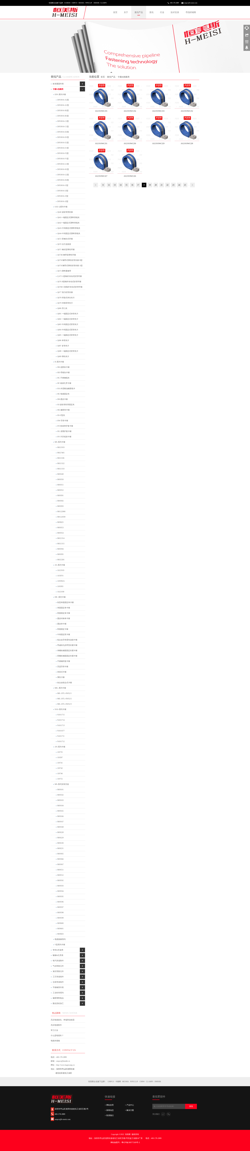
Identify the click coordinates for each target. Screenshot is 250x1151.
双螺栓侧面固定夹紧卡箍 (67, 656)
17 (138, 185)
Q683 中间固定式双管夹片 (67, 324)
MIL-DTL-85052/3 (64, 704)
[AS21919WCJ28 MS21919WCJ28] (187, 128)
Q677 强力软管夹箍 (65, 292)
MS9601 (60, 929)
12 (109, 185)
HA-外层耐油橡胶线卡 (66, 389)
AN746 (60, 774)
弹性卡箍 (61, 677)
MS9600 (60, 923)
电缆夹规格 (55, 1041)
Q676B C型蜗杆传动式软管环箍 (69, 287)
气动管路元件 (58, 966)
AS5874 (60, 576)
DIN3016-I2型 (62, 191)
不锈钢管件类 (58, 987)
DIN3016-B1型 (63, 116)
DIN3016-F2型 (63, 153)
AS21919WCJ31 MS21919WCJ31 (101, 144)
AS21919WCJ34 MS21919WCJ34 (130, 112)
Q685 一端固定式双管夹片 (67, 335)
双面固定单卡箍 (63, 613)
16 (132, 185)
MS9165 (60, 811)
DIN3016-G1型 (63, 164)
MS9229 (60, 838)
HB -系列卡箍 (60, 597)
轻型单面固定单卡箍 (65, 602)
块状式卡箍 (61, 672)
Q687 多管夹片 (63, 346)
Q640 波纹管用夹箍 (65, 212)
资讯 (151, 12)
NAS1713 (61, 725)
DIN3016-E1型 (63, 148)
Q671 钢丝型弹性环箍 (66, 250)
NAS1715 (61, 715)
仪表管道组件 (58, 982)
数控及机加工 (58, 1003)
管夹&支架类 (58, 950)
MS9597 (60, 907)
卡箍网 (118, 1082)
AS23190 (60, 592)
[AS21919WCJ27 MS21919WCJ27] (101, 161)
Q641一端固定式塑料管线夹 (68, 217)
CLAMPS (149, 1082)
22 (167, 185)
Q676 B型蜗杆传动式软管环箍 (69, 282)
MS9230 (60, 843)
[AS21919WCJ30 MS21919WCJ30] (129, 128)
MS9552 (60, 875)
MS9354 (60, 533)
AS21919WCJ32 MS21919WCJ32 (187, 112)
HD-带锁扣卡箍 (63, 372)
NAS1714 (61, 720)
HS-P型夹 (61, 415)
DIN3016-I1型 (62, 185)
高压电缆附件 (56, 1025)
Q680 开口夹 (62, 308)
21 (161, 185)
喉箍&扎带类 (58, 955)
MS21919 (60, 447)
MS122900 (61, 512)
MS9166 (60, 816)
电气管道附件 (58, 961)
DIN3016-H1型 (63, 169)
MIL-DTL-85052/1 (64, 693)
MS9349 (60, 474)
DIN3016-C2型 (63, 121)
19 (150, 185)
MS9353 (60, 528)
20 (156, 185)
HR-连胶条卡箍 (63, 367)
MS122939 (61, 517)
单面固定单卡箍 (63, 608)
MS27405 (60, 453)
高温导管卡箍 (62, 667)
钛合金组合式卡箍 (64, 683)
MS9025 (60, 522)
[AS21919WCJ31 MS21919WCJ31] (101, 128)
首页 (115, 12)
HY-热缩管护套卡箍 (65, 426)
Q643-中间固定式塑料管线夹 (68, 228)
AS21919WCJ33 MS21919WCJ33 (158, 112)
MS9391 (60, 495)
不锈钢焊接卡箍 (63, 661)
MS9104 (60, 806)
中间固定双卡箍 (63, 634)
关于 (126, 12)
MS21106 (60, 458)
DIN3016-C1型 (63, 127)
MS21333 (60, 469)
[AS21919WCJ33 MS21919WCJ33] (158, 96)
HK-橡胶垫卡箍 (63, 410)
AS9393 (60, 586)
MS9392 (60, 501)
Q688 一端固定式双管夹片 (67, 351)
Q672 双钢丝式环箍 (65, 239)
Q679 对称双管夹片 (65, 303)
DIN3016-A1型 (63, 105)
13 (115, 185)
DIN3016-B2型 (63, 111)
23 (173, 185)
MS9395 (60, 554)
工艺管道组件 (58, 977)
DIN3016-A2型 (63, 100)
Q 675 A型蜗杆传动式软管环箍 (69, 276)
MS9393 (60, 506)
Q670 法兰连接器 (64, 244)
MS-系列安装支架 (62, 784)
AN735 (60, 752)
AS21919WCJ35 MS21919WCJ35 (101, 112)
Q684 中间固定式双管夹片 (67, 330)
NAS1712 (61, 741)
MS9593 (60, 886)
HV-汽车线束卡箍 (64, 437)
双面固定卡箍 (62, 629)
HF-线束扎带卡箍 (64, 383)
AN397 (60, 757)
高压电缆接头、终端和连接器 (62, 1020)
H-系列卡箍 (59, 362)
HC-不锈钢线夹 (63, 378)
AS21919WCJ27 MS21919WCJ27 (101, 177)
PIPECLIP (134, 1082)
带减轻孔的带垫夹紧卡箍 (67, 645)
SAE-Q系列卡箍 (61, 207)
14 (120, 185)
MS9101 (60, 790)
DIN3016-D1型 (63, 137)
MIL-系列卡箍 (60, 688)
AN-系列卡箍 (60, 747)
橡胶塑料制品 (58, 998)
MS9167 (60, 822)
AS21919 (60, 570)
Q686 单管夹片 (63, 340)
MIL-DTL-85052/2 (64, 699)
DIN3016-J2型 (62, 201)
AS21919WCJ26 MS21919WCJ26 (130, 177)
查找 (191, 1106)
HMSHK (158, 1082)
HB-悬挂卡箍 (62, 399)
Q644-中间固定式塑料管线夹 (68, 233)
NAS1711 (60, 736)
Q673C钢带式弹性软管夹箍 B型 (69, 260)
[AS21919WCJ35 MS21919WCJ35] (101, 96)
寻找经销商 (191, 12)
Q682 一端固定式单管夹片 (67, 319)
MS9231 (60, 848)
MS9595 (60, 896)
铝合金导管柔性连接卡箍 (67, 640)
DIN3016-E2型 (63, 143)
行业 (162, 12)
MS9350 (60, 479)
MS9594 (60, 891)
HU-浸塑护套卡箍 (64, 431)
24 (179, 185)
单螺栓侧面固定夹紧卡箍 (67, 651)
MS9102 (60, 795)
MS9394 (60, 549)
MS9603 (60, 934)
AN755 (60, 779)
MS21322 (60, 463)
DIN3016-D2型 (63, 132)
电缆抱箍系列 (60, 939)
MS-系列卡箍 (60, 442)
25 (185, 185)
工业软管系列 (58, 993)
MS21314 (60, 538)
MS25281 (60, 560)
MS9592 (60, 880)
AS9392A (61, 581)
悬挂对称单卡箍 (63, 618)
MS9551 (60, 870)
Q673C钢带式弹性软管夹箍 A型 (70, 266)
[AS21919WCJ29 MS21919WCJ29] (158, 128)
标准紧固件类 (58, 84)
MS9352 (60, 490)
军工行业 (54, 1030)
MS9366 (60, 859)
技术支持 (175, 12)
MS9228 (60, 832)
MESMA (125, 1082)
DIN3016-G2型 (63, 175)
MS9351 (60, 485)
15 (126, 185)
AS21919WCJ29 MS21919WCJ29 (158, 144)
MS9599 (60, 918)
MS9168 (60, 827)
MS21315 (60, 544)
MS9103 (60, 800)
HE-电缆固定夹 (63, 394)
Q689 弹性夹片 (63, 356)
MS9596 (60, 902)
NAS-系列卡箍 (60, 709)
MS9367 (60, 864)
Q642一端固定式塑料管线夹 (68, 223)
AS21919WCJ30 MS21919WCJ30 (130, 144)
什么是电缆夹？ (57, 1035)
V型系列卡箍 (60, 945)
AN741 (60, 763)
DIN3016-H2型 (63, 180)
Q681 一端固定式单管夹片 (67, 314)
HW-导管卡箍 (62, 421)
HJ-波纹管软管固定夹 (65, 405)
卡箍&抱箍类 (124, 77)
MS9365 (60, 854)
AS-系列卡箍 (60, 565)
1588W (142, 1082)
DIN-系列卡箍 (60, 94)
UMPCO (111, 1082)
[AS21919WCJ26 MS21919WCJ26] (129, 161)
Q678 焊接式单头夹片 (66, 298)
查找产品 (139, 12)
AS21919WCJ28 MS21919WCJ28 (187, 144)
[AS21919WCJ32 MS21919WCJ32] (187, 96)
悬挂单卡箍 (61, 624)
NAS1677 (61, 731)
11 (103, 185)
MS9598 (60, 913)
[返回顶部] (246, 48)
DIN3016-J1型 (62, 196)
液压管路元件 (58, 971)
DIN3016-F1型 (63, 159)
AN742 (60, 768)
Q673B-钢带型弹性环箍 (66, 255)
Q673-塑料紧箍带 (64, 271)
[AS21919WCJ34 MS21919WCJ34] (129, 96)
